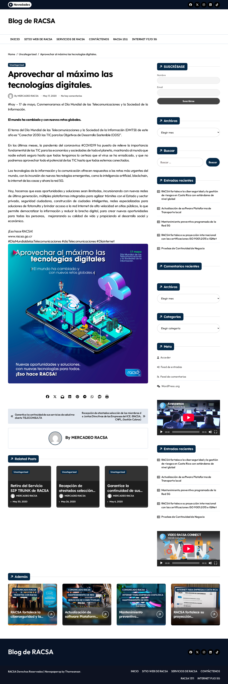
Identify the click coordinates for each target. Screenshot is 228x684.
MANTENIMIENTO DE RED (81, 595)
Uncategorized (17, 64)
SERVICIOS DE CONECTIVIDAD (84, 600)
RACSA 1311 (120, 39)
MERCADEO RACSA (89, 437)
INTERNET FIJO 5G (144, 39)
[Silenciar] (210, 432)
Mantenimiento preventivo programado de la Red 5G (188, 223)
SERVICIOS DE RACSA (70, 39)
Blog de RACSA (31, 20)
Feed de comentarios (173, 376)
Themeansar (72, 671)
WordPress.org (170, 386)
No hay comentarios (71, 95)
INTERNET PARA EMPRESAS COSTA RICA (142, 595)
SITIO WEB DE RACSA (38, 39)
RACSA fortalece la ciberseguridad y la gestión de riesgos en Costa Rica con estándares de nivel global (189, 195)
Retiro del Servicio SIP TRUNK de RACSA (30, 488)
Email (160, 87)
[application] (188, 417)
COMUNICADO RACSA (25, 589)
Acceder (165, 357)
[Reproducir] (161, 432)
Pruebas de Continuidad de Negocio (183, 248)
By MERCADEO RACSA (26, 95)
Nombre (161, 75)
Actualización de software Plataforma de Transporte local (186, 210)
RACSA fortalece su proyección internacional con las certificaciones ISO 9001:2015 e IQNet (189, 236)
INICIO (15, 39)
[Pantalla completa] (215, 432)
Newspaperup (53, 671)
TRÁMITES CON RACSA (25, 595)
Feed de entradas (171, 367)
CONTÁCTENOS (99, 39)
